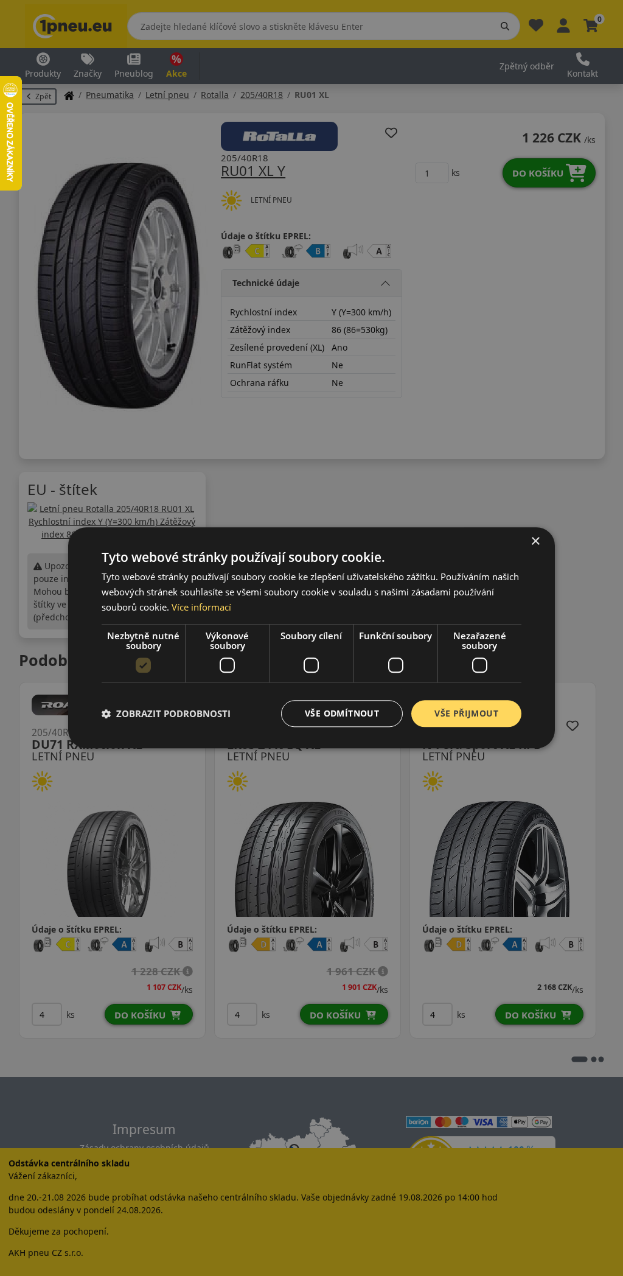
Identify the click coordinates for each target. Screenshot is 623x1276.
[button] (166, 713)
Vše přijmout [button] (466, 713)
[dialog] (311, 637)
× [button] (535, 541)
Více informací (201, 607)
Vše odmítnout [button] (342, 713)
